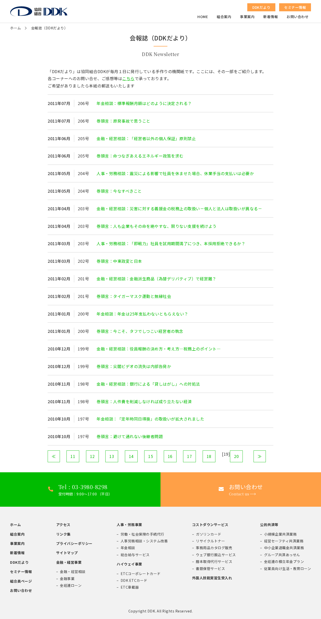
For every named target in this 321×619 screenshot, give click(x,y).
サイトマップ (67, 552)
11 (72, 456)
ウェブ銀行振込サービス (216, 554)
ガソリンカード (208, 534)
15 (150, 456)
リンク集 (63, 534)
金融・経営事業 (69, 562)
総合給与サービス (135, 554)
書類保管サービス (210, 568)
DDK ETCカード (134, 580)
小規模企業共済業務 (280, 534)
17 (189, 456)
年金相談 (128, 547)
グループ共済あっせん (282, 554)
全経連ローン (71, 585)
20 (236, 456)
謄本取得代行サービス (214, 561)
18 (209, 456)
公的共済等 (269, 524)
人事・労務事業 (129, 524)
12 (92, 456)
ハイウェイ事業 (129, 563)
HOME (202, 16)
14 (131, 456)
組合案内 (224, 16)
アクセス (63, 524)
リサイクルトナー (210, 540)
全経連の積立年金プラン (284, 561)
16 (170, 456)
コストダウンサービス (210, 524)
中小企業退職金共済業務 (284, 547)
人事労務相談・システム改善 (144, 540)
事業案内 (247, 16)
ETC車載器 (130, 587)
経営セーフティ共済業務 (284, 540)
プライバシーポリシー (74, 543)
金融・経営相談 (73, 571)
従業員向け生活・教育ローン (287, 568)
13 (111, 456)
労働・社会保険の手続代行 (142, 534)
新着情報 (270, 16)
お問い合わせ (297, 16)
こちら (128, 78)
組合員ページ (21, 581)
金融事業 (67, 578)
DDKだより (19, 562)
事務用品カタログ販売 (214, 547)
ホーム (15, 27)
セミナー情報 (21, 571)
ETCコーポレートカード (141, 573)
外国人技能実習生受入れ (212, 577)
